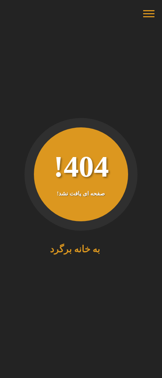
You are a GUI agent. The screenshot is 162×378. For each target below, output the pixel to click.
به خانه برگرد (77, 249)
